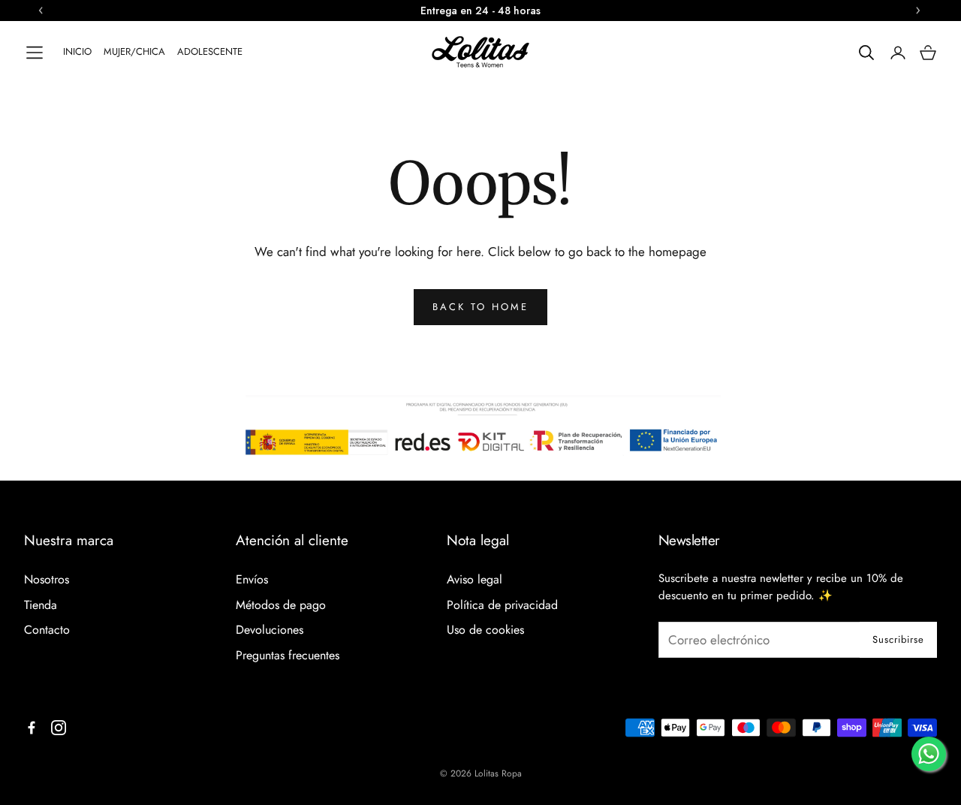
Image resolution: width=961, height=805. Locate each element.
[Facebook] (31, 727)
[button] (34, 52)
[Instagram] (58, 727)
